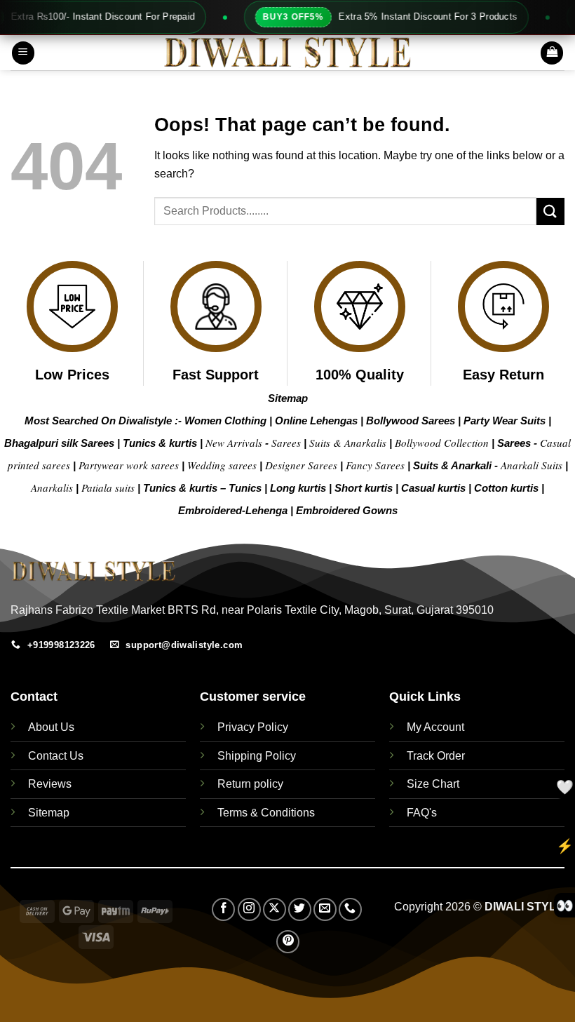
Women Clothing (225, 420)
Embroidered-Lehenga (233, 510)
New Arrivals (233, 443)
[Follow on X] (274, 909)
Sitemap (288, 398)
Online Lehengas (316, 420)
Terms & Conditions (266, 813)
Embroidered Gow (341, 510)
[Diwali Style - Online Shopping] (287, 52)
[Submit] (550, 211)
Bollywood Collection (442, 443)
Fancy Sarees (375, 465)
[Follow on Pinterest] (287, 941)
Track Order (436, 756)
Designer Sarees (301, 465)
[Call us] (350, 909)
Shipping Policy (256, 756)
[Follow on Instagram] (249, 909)
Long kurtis (299, 488)
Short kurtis (364, 488)
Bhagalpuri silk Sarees (59, 443)
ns (392, 510)
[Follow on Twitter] (299, 909)
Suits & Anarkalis (347, 443)
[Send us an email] (325, 909)
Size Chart (433, 784)
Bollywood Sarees (410, 420)
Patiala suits (109, 487)
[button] (23, 53)
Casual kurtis (434, 488)
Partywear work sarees (129, 465)
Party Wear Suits (505, 420)
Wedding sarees (222, 465)
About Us (51, 727)
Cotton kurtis (507, 488)
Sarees (286, 443)
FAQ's (422, 813)
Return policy (250, 784)
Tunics (246, 488)
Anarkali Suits (533, 465)
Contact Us (55, 756)
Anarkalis (53, 487)
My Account (435, 727)
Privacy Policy (252, 727)
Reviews (50, 784)
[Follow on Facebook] (223, 909)
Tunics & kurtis (160, 443)
